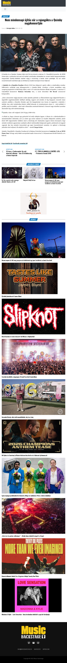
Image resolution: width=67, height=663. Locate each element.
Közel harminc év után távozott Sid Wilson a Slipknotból (18, 337)
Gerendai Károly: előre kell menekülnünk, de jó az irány (17, 417)
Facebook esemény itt (20, 143)
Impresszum (46, 649)
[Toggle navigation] (5, 9)
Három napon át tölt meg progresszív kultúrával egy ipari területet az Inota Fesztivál (27, 260)
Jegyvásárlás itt (7, 143)
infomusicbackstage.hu (25, 649)
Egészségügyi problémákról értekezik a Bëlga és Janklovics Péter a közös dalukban (26, 496)
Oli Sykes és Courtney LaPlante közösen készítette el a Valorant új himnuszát (24, 455)
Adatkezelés (37, 649)
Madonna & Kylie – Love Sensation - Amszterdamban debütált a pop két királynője (26, 614)
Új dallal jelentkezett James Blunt (11, 296)
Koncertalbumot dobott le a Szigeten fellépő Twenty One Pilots (20, 576)
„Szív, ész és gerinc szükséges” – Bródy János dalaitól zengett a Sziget (23, 536)
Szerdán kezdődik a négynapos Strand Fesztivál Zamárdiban (19, 377)
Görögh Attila (10, 28)
